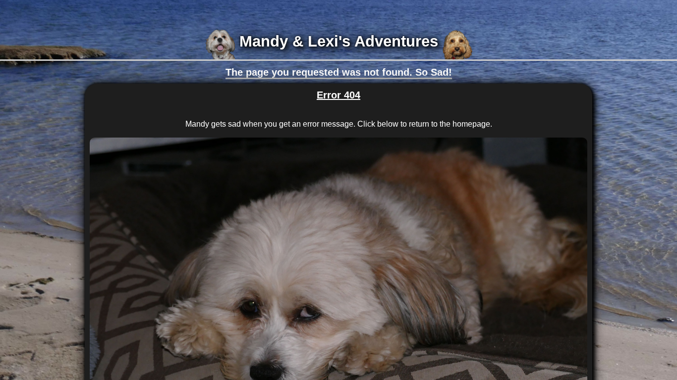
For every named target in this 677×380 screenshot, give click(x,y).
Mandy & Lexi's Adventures (338, 41)
